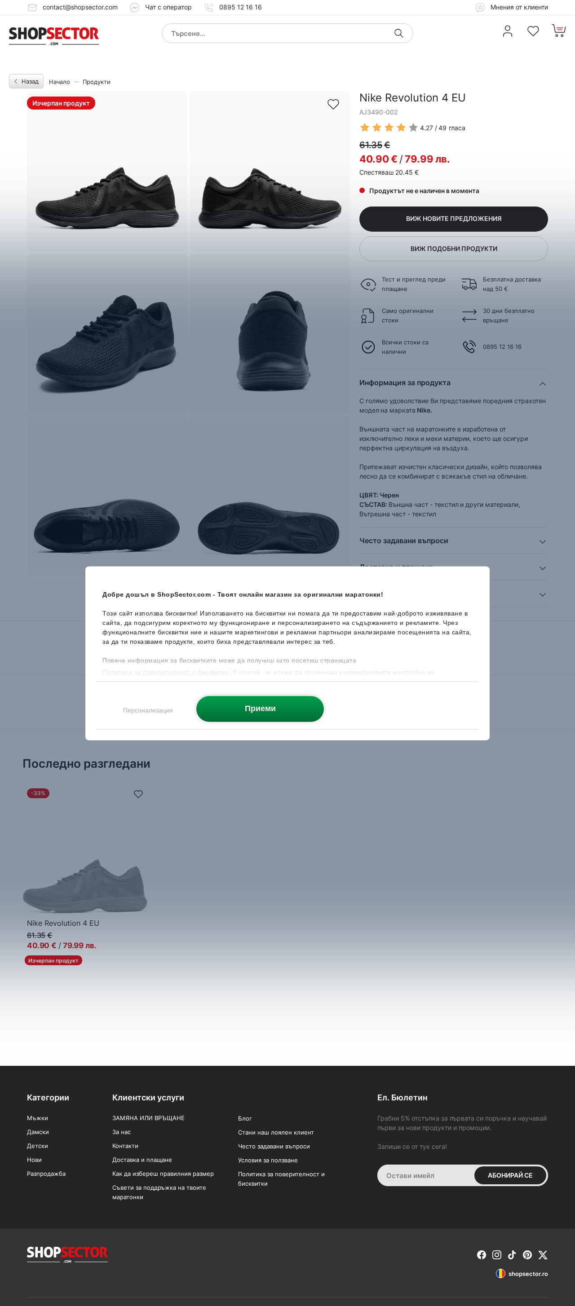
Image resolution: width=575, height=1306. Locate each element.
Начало (59, 81)
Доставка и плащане (142, 1159)
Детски (37, 1145)
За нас (121, 1131)
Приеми (260, 708)
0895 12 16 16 (240, 7)
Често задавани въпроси (274, 1146)
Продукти (97, 81)
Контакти (125, 1145)
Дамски (38, 1131)
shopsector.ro (528, 1273)
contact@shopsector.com (80, 7)
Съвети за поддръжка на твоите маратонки (159, 1192)
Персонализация (148, 709)
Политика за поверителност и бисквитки (281, 1178)
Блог (245, 1118)
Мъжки (37, 1117)
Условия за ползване (268, 1160)
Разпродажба (46, 1173)
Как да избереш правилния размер (163, 1173)
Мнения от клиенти (518, 7)
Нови (34, 1159)
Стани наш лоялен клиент (276, 1132)
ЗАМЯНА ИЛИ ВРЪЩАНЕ (148, 1117)
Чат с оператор (168, 7)
